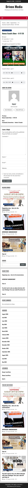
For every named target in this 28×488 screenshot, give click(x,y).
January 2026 (5, 338)
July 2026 (4, 317)
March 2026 (5, 331)
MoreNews (10, 486)
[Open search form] (26, 18)
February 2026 (5, 334)
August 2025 (5, 355)
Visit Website (8, 110)
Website (4, 168)
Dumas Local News (7, 30)
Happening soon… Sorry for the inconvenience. (10, 209)
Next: (12, 121)
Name (4, 157)
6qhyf (4, 37)
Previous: (9, 117)
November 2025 (6, 345)
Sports (3, 379)
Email (4, 162)
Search (4, 260)
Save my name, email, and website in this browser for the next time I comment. (13, 175)
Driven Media (14, 6)
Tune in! (4, 254)
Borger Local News (6, 372)
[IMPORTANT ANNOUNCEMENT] (14, 222)
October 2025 (5, 348)
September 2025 (6, 352)
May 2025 (4, 362)
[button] (2, 17)
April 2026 (4, 328)
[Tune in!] (14, 244)
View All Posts (19, 110)
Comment (5, 136)
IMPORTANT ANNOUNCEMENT (9, 232)
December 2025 (6, 341)
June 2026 (4, 321)
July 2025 (4, 359)
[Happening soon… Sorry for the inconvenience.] (14, 198)
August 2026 (5, 314)
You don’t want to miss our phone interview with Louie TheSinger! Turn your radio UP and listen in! (13, 289)
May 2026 (4, 324)
